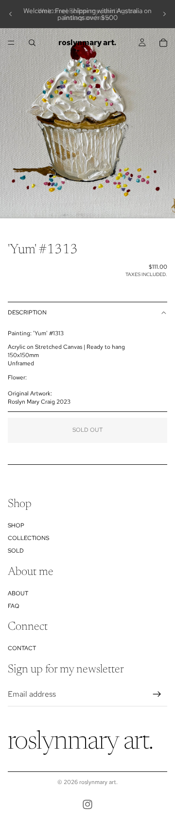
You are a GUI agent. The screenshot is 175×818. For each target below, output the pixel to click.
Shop (16, 525)
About (18, 593)
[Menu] (11, 43)
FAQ (13, 606)
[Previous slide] (10, 14)
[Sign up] (157, 694)
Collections (28, 538)
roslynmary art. (98, 782)
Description (27, 312)
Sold (16, 551)
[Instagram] (87, 804)
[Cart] (163, 42)
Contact (22, 648)
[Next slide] (164, 14)
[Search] (32, 42)
